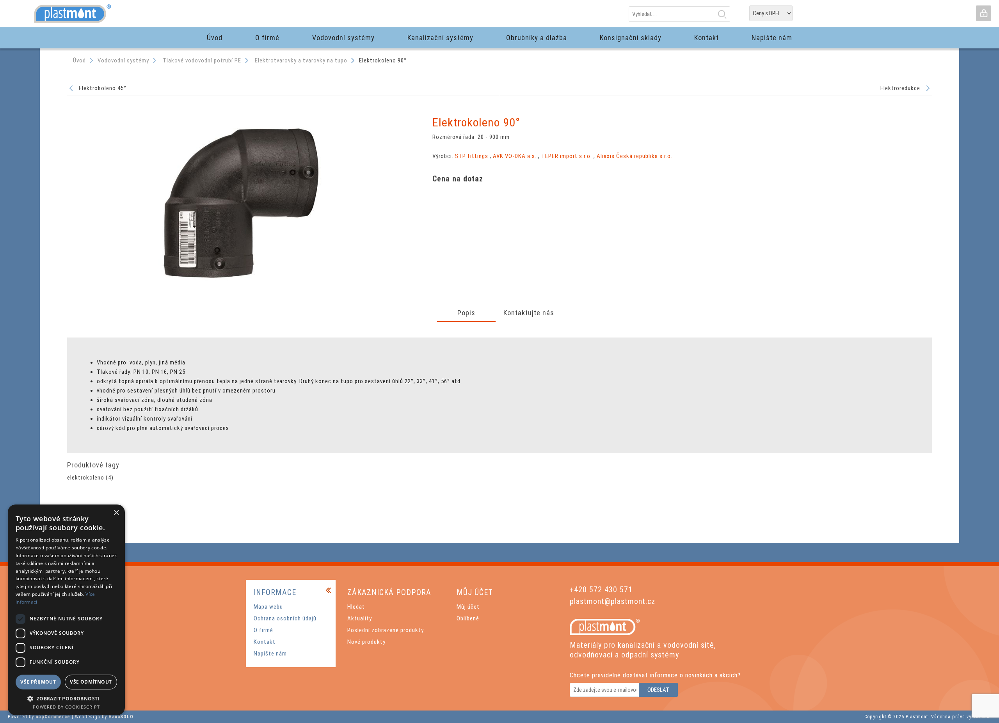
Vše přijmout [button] (38, 682)
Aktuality (359, 618)
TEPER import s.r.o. (566, 156)
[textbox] (679, 14)
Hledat (722, 14)
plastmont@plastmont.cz (612, 601)
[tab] (466, 313)
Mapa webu (268, 606)
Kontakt (265, 641)
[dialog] (66, 610)
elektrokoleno (85, 477)
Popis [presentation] (466, 313)
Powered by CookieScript (66, 707)
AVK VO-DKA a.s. (515, 156)
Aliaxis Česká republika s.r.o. (634, 156)
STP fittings (471, 156)
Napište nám (270, 653)
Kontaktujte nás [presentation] (528, 313)
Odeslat (658, 689)
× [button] (116, 513)
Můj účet (468, 606)
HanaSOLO (120, 716)
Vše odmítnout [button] (91, 682)
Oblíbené (468, 618)
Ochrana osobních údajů (285, 618)
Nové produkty (366, 641)
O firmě (263, 630)
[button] (66, 698)
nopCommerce (53, 716)
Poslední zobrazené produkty (385, 630)
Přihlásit (983, 13)
